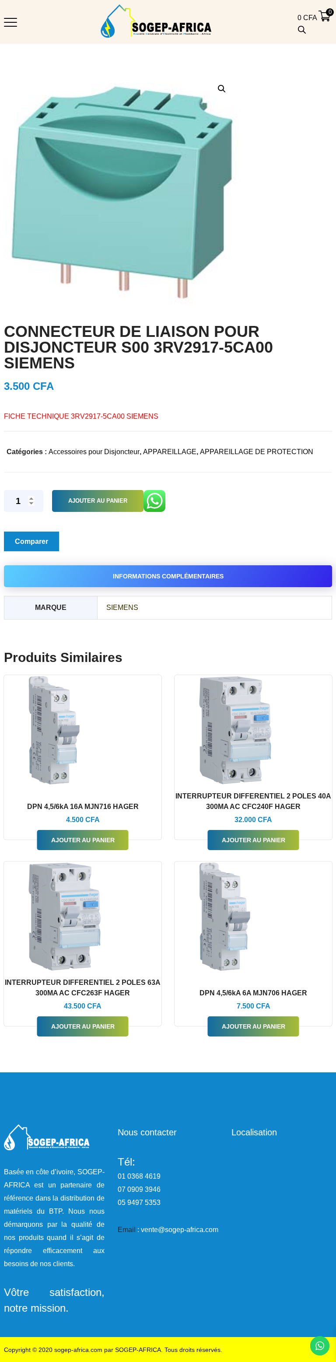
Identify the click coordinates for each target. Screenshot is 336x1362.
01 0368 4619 (139, 1176)
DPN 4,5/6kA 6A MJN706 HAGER (253, 993)
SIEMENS (122, 607)
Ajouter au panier (97, 500)
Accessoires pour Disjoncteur (94, 451)
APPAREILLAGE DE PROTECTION (256, 451)
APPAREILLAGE (169, 451)
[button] (221, 88)
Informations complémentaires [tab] (168, 576)
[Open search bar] (302, 30)
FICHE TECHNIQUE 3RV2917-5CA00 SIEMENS (81, 416)
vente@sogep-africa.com (179, 1229)
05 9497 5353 (139, 1202)
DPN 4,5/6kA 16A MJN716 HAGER (83, 806)
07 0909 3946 (139, 1189)
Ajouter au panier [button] (83, 840)
